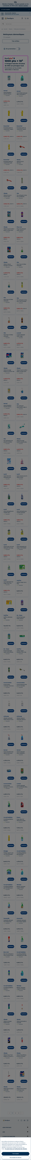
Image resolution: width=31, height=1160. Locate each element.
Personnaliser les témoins (15, 1157)
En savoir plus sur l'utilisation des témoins (16, 1149)
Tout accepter (15, 1153)
